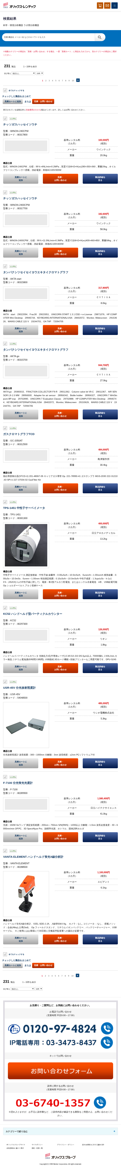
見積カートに (21, 178)
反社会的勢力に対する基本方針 (93, 1144)
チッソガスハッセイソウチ (20, 124)
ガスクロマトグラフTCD (19, 434)
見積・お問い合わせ (43, 101)
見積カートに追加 (13, 101)
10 (73, 81)
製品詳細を (100, 178)
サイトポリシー (37, 1144)
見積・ (60, 178)
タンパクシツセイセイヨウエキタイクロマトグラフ (35, 272)
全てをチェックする (16, 90)
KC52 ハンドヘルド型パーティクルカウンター (32, 613)
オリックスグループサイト (15, 1144)
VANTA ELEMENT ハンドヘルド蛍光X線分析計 (33, 856)
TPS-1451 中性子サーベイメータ (24, 508)
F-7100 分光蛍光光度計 (18, 782)
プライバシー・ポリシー (65, 1144)
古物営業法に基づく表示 (15, 1148)
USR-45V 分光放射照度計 (19, 687)
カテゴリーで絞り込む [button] (17, 1131)
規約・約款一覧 (37, 1148)
